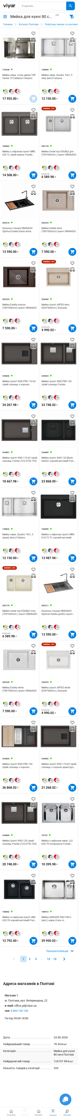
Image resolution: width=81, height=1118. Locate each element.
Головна (8, 24)
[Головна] (9, 6)
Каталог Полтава (29, 24)
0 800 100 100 (19, 1010)
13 (54, 959)
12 (48, 959)
